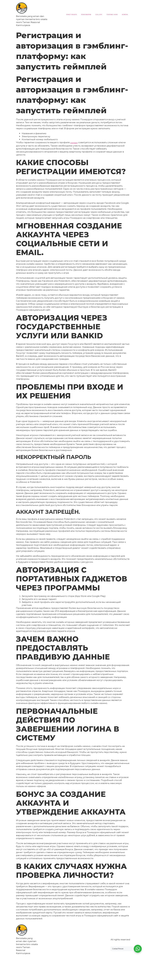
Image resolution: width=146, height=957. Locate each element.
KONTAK (125, 14)
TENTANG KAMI (112, 14)
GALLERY (98, 14)
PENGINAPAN (86, 14)
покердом (74, 143)
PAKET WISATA (71, 14)
